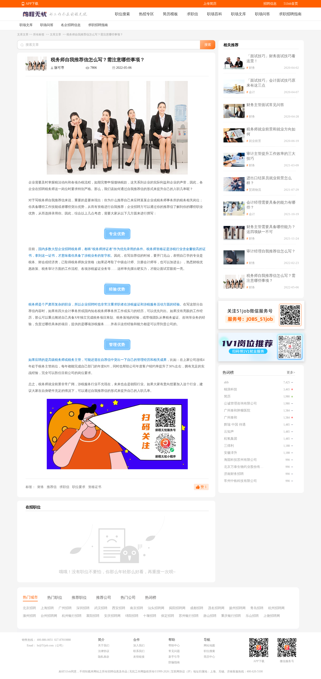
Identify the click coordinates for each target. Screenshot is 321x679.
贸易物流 (255, 189)
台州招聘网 (49, 616)
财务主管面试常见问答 (265, 105)
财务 (40, 487)
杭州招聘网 (276, 608)
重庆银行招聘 (231, 616)
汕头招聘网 (156, 608)
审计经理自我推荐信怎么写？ (271, 251)
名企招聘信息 (71, 25)
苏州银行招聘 (189, 616)
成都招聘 (196, 608)
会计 (252, 92)
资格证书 (94, 487)
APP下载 (32, 3)
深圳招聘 (83, 608)
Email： (31, 645)
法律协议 (103, 651)
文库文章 (22, 34)
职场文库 (238, 14)
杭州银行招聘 (72, 616)
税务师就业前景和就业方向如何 (271, 131)
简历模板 (170, 14)
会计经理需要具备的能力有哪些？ (271, 204)
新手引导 (174, 656)
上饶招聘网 (271, 616)
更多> (291, 372)
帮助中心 (174, 645)
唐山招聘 (209, 616)
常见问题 (174, 651)
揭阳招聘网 (177, 608)
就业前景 (255, 141)
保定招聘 (167, 616)
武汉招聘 (100, 608)
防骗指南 (174, 662)
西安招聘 (118, 608)
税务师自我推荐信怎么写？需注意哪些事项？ (271, 278)
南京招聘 (136, 608)
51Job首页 (291, 3)
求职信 (192, 14)
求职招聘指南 (290, 14)
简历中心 (209, 656)
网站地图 (209, 645)
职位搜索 (122, 14)
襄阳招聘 (92, 616)
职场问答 (262, 14)
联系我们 (139, 651)
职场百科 (214, 14)
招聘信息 (270, 3)
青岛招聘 (256, 608)
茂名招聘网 (216, 608)
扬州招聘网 (237, 608)
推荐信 (52, 487)
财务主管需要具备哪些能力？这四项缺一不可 (271, 229)
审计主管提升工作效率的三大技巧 (271, 156)
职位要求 (79, 487)
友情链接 (139, 656)
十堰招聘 (149, 616)
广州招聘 (65, 608)
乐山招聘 (252, 616)
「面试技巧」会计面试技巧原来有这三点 (271, 82)
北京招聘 (29, 608)
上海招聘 (47, 608)
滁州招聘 (29, 616)
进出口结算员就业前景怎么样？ (269, 180)
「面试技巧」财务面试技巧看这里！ (271, 58)
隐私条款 (103, 656)
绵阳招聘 (131, 616)
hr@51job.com (45, 645)
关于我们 (103, 645)
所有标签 (39, 34)
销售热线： (29, 639)
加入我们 (139, 645)
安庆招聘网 (112, 616)
